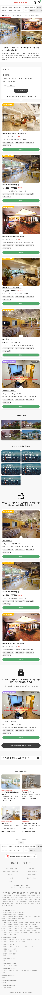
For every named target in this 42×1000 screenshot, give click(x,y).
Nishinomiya (33, 970)
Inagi (15, 934)
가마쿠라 (26, 951)
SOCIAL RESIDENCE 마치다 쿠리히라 (14, 133)
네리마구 (3, 928)
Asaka (23, 941)
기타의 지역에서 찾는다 (32, 15)
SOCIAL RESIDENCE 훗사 (10, 185)
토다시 (17, 939)
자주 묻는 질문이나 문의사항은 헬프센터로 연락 (22, 856)
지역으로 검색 (16, 15)
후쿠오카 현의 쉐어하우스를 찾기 (9, 980)
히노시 (10, 932)
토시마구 (17, 926)
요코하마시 (4, 951)
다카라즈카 (4, 970)
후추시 (16, 930)
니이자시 (23, 939)
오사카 (3, 965)
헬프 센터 (10, 874)
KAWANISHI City (25, 970)
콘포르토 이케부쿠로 (28, 792)
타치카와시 (37, 928)
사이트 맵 (10, 878)
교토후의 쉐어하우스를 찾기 (8, 958)
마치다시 (34, 930)
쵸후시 (28, 930)
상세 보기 (21, 149)
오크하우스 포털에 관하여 (10, 868)
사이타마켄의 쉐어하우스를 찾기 (9, 937)
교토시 (3, 960)
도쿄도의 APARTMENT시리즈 (21, 745)
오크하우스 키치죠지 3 (9, 390)
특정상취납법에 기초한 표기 (10, 871)
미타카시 (8, 424)
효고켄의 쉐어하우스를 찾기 (8, 968)
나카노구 (3, 926)
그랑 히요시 (5, 823)
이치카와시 (4, 946)
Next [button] (37, 117)
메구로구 (16, 924)
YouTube (28, 888)
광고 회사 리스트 (31, 878)
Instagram (21, 888)
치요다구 (3, 922)
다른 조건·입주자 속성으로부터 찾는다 (16, 758)
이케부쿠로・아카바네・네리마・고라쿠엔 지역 (11, 456)
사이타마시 (4, 939)
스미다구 (38, 922)
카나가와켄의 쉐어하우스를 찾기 (9, 949)
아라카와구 (28, 926)
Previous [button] (4, 117)
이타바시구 (35, 926)
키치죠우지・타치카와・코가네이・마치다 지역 (12, 912)
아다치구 (10, 928)
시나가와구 (9, 924)
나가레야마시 (19, 946)
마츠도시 (26, 946)
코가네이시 (4, 932)
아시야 (3, 972)
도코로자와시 (30, 939)
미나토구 (15, 922)
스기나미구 (10, 926)
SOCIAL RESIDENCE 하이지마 (11, 287)
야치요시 (32, 946)
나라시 (3, 977)
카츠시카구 (16, 928)
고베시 (17, 970)
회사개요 (31, 868)
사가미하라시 (19, 951)
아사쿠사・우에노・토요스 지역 (11, 480)
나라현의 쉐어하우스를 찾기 (8, 975)
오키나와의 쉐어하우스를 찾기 (8, 985)
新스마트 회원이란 (31, 874)
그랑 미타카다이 (7, 339)
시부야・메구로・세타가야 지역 (31, 469)
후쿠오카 (3, 982)
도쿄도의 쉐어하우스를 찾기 (8, 910)
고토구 (3, 924)
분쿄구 (26, 922)
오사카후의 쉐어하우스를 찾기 (8, 963)
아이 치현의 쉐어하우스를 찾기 (8, 954)
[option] (21, 117)
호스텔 (10, 881)
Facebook (14, 888)
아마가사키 (11, 970)
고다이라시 (8, 435)
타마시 (31, 932)
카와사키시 (11, 951)
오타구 (21, 924)
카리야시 (3, 956)
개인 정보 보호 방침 (31, 871)
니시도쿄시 (37, 932)
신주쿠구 (21, 922)
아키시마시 (28, 424)
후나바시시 (11, 946)
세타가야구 (27, 924)
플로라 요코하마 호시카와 (29, 823)
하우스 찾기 (5, 15)
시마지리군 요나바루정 (7, 987)
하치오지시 (30, 928)
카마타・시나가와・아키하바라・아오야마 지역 (11, 469)
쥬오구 (9, 922)
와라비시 (18, 941)
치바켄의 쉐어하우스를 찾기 (8, 944)
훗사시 (28, 435)
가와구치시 (11, 939)
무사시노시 (4, 930)
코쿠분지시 (16, 932)
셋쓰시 (8, 965)
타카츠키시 (14, 965)
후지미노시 (11, 941)
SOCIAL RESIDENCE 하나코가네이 (13, 236)
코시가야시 (37, 939)
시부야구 (34, 924)
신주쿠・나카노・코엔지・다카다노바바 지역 (31, 456)
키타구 (22, 926)
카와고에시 (4, 941)
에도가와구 (23, 928)
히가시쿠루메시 (24, 932)
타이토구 (32, 922)
